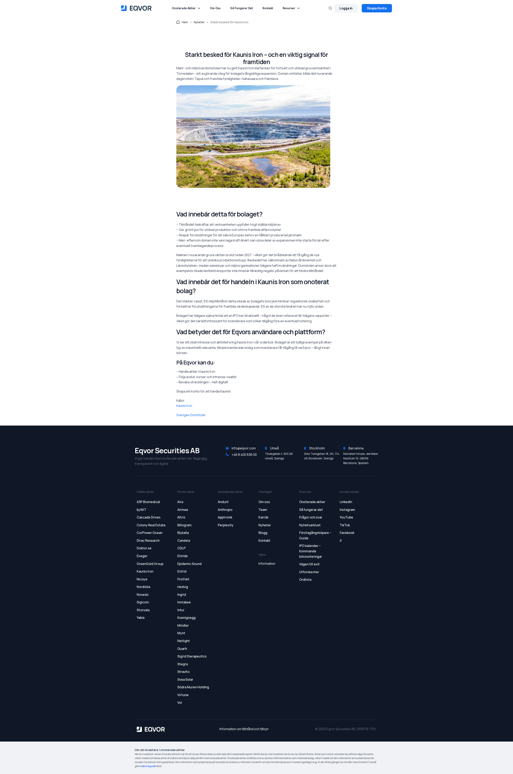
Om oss (215, 8)
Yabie (141, 617)
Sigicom (143, 602)
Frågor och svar (310, 517)
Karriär (264, 517)
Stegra (182, 664)
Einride (182, 556)
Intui (180, 610)
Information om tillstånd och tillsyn (244, 729)
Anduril (223, 502)
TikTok (345, 525)
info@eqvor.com (244, 448)
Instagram (347, 509)
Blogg (263, 532)
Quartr (182, 648)
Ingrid (181, 594)
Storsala (143, 610)
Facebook (347, 532)
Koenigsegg (186, 617)
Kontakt (268, 8)
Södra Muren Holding (193, 687)
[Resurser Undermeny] (298, 8)
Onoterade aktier (184, 8)
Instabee (184, 602)
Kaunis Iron (184, 406)
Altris (181, 517)
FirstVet (183, 579)
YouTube (346, 517)
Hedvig (182, 587)
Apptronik (225, 517)
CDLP (181, 548)
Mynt (181, 633)
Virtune (183, 695)
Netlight (183, 641)
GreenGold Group (150, 564)
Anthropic (225, 509)
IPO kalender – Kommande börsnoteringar (310, 551)
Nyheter (199, 22)
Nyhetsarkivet (310, 525)
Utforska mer (309, 572)
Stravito (183, 671)
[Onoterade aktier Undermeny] (199, 8)
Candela (183, 540)
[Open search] (330, 8)
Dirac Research (148, 540)
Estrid (181, 571)
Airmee (182, 509)
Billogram (184, 525)
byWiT (141, 509)
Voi (179, 702)
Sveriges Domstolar (191, 415)
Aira (180, 502)
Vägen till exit (309, 564)
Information (267, 563)
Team (263, 509)
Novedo (142, 594)
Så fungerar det (241, 8)
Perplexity (225, 525)
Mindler (183, 625)
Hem (185, 22)
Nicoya (142, 579)
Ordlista (305, 579)
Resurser (289, 8)
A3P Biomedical (148, 502)
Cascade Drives (149, 517)
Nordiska (143, 587)
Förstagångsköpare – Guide (315, 535)
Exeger (142, 556)
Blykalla (183, 532)
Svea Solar (185, 679)
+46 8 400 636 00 (244, 454)
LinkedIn (346, 502)
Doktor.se (144, 548)
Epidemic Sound (189, 564)
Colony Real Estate (151, 525)
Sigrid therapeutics (192, 656)
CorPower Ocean (149, 532)
